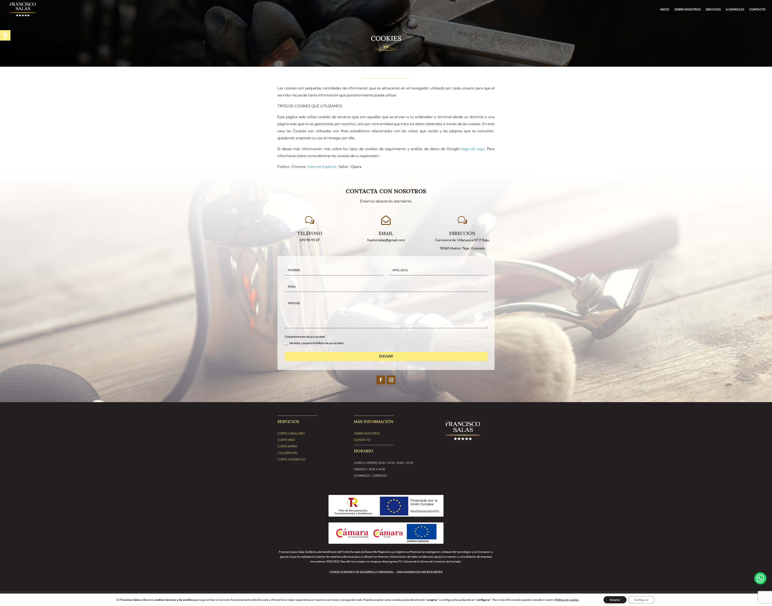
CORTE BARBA (287, 446)
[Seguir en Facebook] (380, 379)
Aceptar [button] (615, 600)
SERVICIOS (713, 9)
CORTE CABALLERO (291, 433)
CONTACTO (757, 9)
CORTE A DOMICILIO (291, 459)
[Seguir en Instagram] (391, 379)
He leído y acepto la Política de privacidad (316, 343)
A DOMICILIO (735, 9)
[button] (5, 35)
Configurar (641, 600)
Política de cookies (567, 600)
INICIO (664, 9)
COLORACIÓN (287, 453)
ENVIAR (386, 356)
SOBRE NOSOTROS (687, 9)
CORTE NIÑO (286, 440)
